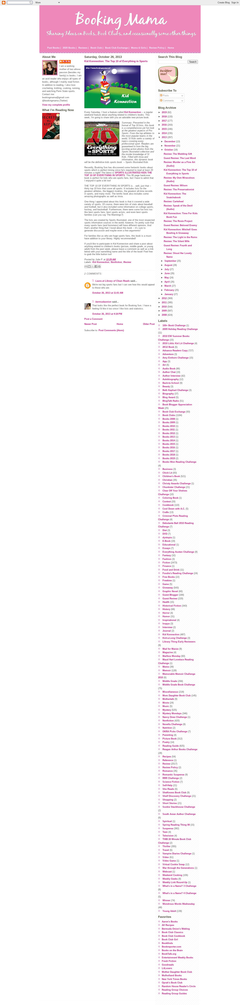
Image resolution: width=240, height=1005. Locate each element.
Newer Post (90, 324)
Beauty (166, 386)
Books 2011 (169, 429)
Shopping (168, 799)
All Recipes (168, 925)
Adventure (168, 354)
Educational (169, 544)
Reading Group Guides (174, 993)
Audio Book (169, 368)
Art (164, 365)
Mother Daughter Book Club (177, 972)
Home (171, 47)
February (169, 290)
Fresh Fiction (169, 961)
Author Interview (171, 375)
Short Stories (170, 803)
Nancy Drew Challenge (175, 717)
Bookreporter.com (171, 946)
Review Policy (170, 767)
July (167, 269)
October (169, 149)
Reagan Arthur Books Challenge (180, 749)
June (167, 273)
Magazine (168, 652)
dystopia (167, 537)
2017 (164, 120)
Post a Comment (93, 319)
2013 (164, 137)
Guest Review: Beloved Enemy (180, 225)
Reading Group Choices (175, 990)
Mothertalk (168, 699)
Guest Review (170, 598)
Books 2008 (169, 419)
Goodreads (168, 964)
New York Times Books (174, 979)
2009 (164, 310)
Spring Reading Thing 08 (176, 824)
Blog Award (169, 397)
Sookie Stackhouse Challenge (179, 807)
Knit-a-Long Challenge (175, 638)
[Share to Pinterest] (99, 266)
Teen (165, 832)
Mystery (167, 710)
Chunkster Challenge (174, 487)
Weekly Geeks (170, 878)
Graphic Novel (170, 591)
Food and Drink (171, 569)
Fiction (166, 562)
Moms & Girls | (139, 47)
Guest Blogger (170, 595)
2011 (164, 302)
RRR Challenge (171, 778)
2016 (164, 124)
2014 (164, 133)
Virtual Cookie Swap (174, 864)
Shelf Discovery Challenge (177, 796)
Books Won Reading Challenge (179, 462)
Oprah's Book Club (172, 982)
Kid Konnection (132, 112)
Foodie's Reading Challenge (178, 573)
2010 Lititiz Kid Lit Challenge (178, 343)
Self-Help (167, 785)
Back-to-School (171, 383)
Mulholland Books (172, 975)
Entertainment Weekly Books (177, 957)
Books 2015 (169, 444)
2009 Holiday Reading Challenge (180, 329)
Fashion (167, 559)
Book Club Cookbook (173, 936)
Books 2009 (169, 422)
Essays (166, 548)
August (168, 265)
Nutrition (167, 727)
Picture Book (170, 738)
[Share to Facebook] (96, 266)
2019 (164, 112)
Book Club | (96, 47)
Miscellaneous (170, 692)
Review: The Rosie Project (178, 221)
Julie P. (67, 61)
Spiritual (167, 821)
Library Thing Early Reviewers (179, 641)
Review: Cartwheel (174, 201)
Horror (166, 613)
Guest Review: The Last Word (180, 158)
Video (166, 857)
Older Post (149, 324)
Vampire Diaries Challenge (177, 853)
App (165, 361)
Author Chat (169, 372)
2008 (164, 315)
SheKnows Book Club (174, 792)
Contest (167, 501)
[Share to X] (92, 266)
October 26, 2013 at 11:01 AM (107, 293)
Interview (167, 627)
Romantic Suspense (173, 774)
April (167, 281)
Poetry (166, 742)
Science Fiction (171, 781)
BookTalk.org (169, 954)
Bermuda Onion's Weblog (176, 928)
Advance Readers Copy (175, 350)
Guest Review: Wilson (175, 185)
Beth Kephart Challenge (175, 390)
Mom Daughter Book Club (177, 695)
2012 (164, 298)
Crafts (166, 512)
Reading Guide (171, 746)
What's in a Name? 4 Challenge (179, 893)
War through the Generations (178, 868)
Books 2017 (169, 451)
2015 (164, 129)
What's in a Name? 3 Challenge (179, 886)
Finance (167, 566)
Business (168, 469)
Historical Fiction (172, 605)
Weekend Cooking (172, 875)
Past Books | (54, 47)
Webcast (167, 871)
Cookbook (168, 505)
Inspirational (169, 620)
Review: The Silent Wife (176, 241)
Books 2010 (169, 426)
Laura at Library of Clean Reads (112, 281)
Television (168, 835)
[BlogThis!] (89, 266)
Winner (166, 900)
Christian (167, 480)
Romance (168, 771)
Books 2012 (169, 433)
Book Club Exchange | (117, 47)
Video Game (169, 860)
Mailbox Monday (171, 656)
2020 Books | (70, 47)
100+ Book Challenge (174, 325)
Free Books (169, 577)
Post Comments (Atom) (111, 330)
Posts (165, 95)
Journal (167, 630)
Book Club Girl (170, 939)
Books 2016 (169, 447)
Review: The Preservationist (179, 189)
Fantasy (167, 555)
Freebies (167, 580)
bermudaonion (103, 301)
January (169, 294)
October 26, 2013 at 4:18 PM (107, 314)
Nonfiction (116, 262)
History (166, 609)
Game (166, 584)
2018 (164, 116)
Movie (166, 702)
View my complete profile (56, 104)
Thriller (166, 846)
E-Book (166, 541)
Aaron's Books (170, 921)
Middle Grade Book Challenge (179, 684)
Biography (168, 393)
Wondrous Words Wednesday (179, 904)
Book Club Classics (172, 932)
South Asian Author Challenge (179, 814)
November (170, 145)
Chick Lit (167, 472)
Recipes (167, 756)
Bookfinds (167, 943)
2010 (164, 306)
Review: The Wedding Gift (178, 154)
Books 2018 (169, 454)
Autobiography (171, 379)
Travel (166, 850)
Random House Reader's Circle (179, 986)
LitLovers (167, 968)
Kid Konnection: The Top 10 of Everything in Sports (116, 61)
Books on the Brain (172, 950)
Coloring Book (170, 498)
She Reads (168, 789)
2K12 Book (168, 347)
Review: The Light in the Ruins (180, 237)
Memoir (167, 670)
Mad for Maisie (171, 649)
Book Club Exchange (174, 411)
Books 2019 (169, 458)
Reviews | (83, 47)
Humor (166, 616)
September (170, 261)
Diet (165, 530)
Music (166, 706)
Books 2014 (169, 440)
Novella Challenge (172, 724)
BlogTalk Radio (171, 401)
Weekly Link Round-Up (175, 882)
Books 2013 (169, 437)
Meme (166, 666)
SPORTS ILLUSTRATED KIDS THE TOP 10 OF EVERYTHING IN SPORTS (118, 174)
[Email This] (86, 266)
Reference (168, 760)
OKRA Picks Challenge (175, 731)
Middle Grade (170, 681)
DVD (165, 533)
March (168, 285)
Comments (168, 100)
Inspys (166, 623)
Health (166, 602)
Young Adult (169, 911)
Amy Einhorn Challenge (176, 357)
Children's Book (171, 476)
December (170, 141)
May (167, 277)
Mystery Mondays (172, 713)
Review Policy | (157, 47)
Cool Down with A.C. (174, 508)
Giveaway (168, 587)
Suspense (168, 828)
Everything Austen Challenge (178, 552)
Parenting (168, 735)
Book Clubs (169, 415)
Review (127, 262)
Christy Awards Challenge (177, 483)
